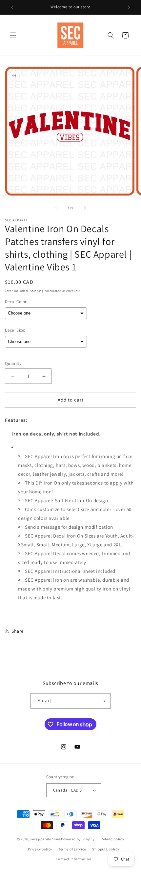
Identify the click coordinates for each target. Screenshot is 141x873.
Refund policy (112, 839)
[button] (13, 35)
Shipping (37, 291)
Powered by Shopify (78, 839)
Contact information (73, 859)
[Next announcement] (129, 7)
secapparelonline (45, 839)
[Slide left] (56, 208)
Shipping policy (105, 849)
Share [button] (17, 631)
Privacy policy (40, 849)
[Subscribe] (103, 701)
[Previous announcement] (12, 7)
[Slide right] (85, 208)
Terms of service (72, 849)
